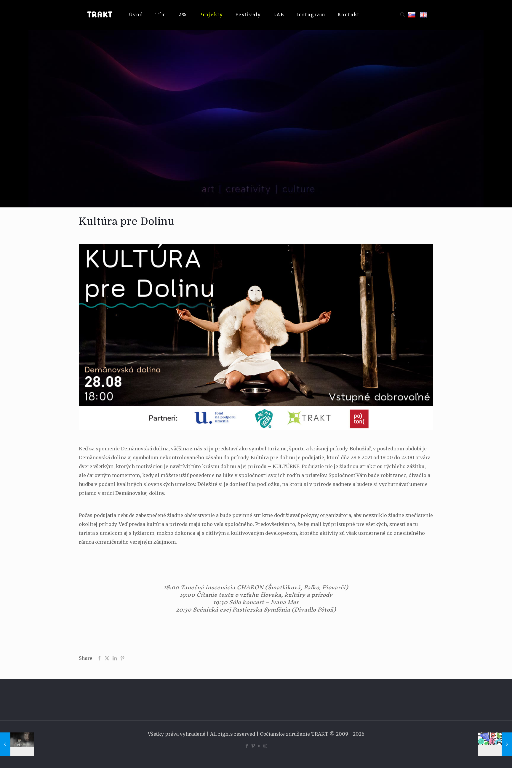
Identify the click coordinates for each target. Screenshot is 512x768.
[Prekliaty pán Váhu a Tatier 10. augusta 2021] (17, 744)
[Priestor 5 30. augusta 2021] (495, 744)
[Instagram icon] (265, 746)
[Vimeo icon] (253, 746)
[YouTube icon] (259, 746)
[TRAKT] (99, 15)
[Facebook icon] (246, 746)
